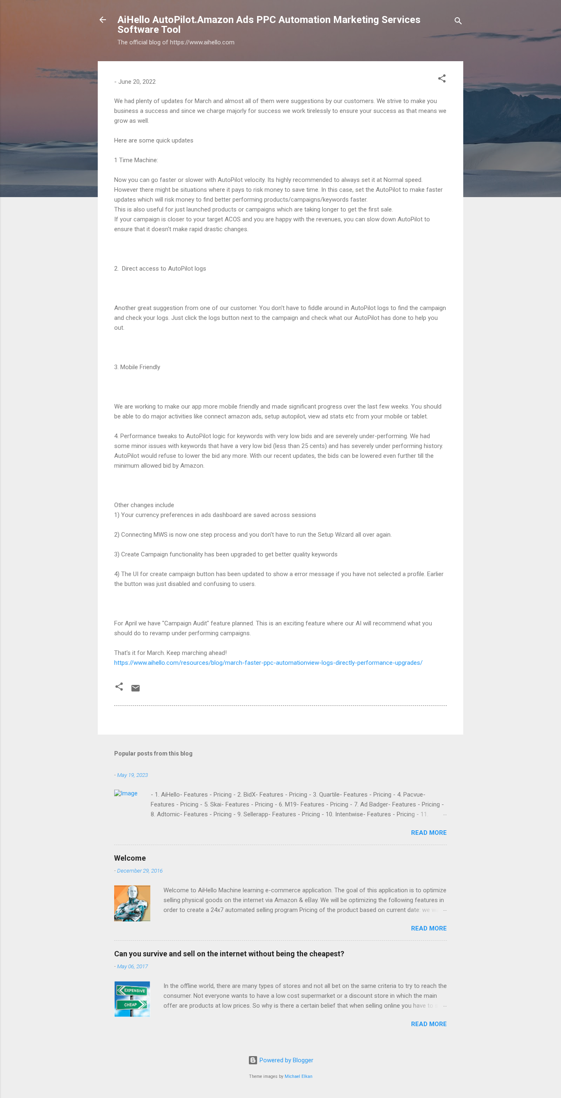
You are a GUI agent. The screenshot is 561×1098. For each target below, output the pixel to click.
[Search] (458, 22)
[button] (442, 80)
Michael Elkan (299, 1076)
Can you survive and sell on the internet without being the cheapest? (229, 953)
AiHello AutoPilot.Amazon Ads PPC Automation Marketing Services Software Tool (269, 24)
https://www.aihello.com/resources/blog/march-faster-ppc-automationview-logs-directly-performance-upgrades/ (268, 662)
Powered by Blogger (285, 1060)
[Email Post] (135, 691)
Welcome (130, 858)
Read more (429, 832)
